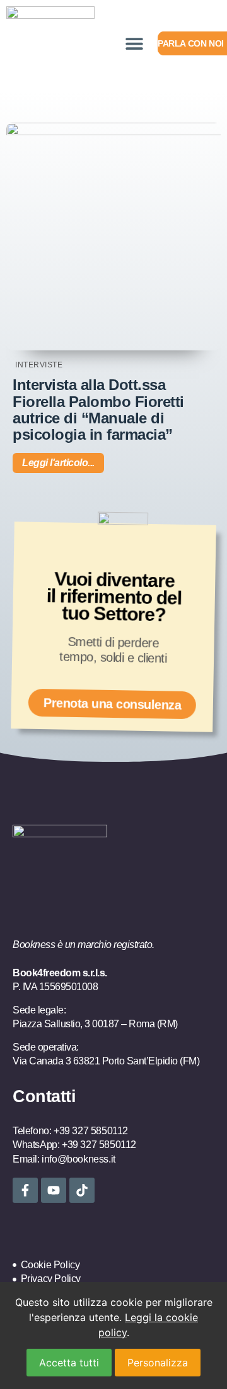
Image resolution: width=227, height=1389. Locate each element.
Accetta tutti (69, 1362)
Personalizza (157, 1362)
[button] (134, 44)
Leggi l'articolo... (58, 462)
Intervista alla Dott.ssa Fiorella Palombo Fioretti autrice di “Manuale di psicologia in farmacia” (98, 409)
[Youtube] (53, 1190)
